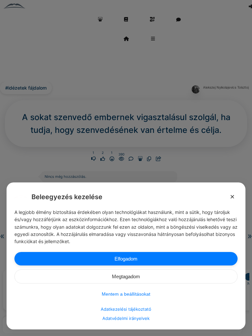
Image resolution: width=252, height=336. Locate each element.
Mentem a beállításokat (126, 294)
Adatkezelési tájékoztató (126, 309)
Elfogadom (126, 259)
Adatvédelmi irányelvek (126, 318)
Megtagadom (126, 276)
